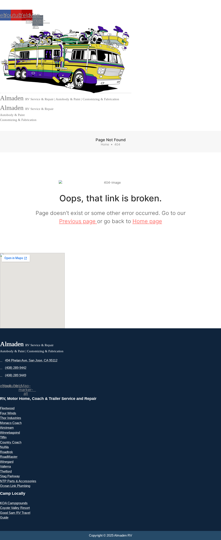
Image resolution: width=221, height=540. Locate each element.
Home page (147, 221)
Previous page (78, 221)
